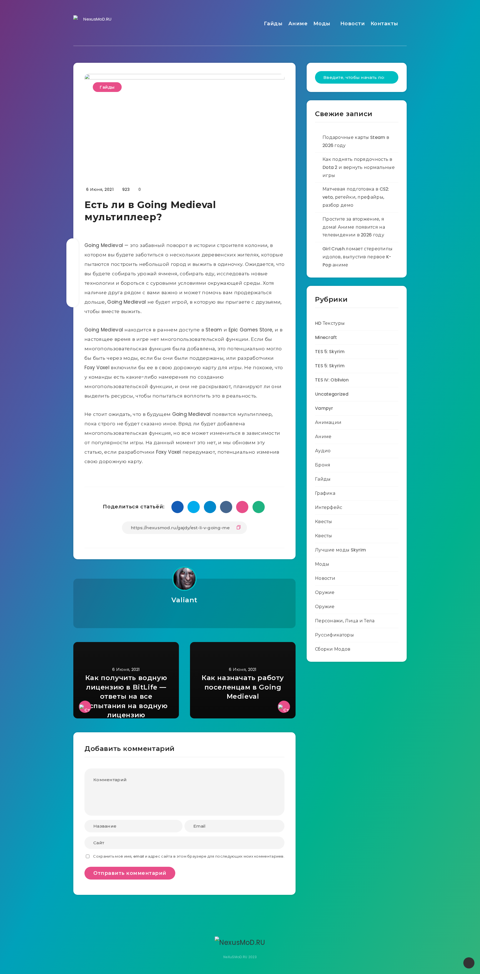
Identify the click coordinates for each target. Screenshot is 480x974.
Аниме (298, 24)
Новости (352, 24)
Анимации (328, 422)
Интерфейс (328, 507)
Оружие (325, 592)
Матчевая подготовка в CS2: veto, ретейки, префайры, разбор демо (355, 197)
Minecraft (326, 337)
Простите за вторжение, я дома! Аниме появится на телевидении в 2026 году (353, 227)
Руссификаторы (334, 635)
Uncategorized (331, 394)
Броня (323, 465)
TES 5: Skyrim (329, 351)
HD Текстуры (330, 323)
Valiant (184, 600)
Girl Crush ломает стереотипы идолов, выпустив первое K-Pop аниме (357, 257)
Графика (325, 493)
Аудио (323, 451)
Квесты (323, 521)
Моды (322, 24)
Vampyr (324, 408)
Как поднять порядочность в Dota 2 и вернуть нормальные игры (358, 167)
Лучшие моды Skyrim (340, 550)
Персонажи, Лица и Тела (345, 621)
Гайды (273, 24)
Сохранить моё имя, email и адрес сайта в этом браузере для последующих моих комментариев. (188, 856)
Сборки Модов (333, 649)
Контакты (384, 24)
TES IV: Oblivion (332, 380)
